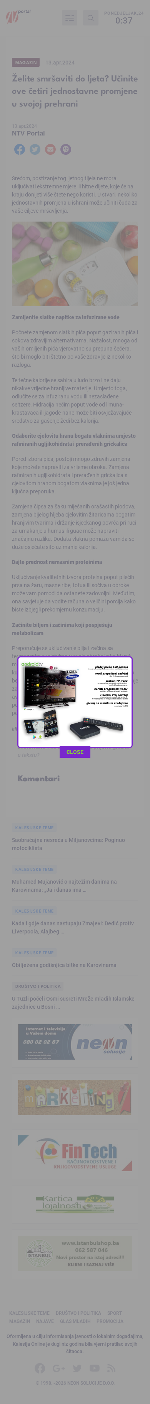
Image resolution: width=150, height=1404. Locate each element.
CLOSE (75, 751)
